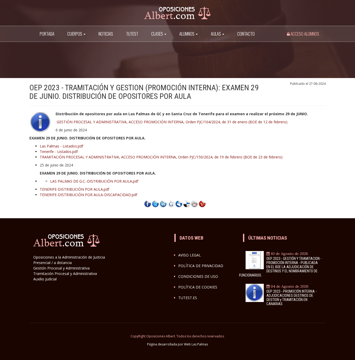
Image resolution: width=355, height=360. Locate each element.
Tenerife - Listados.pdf (59, 151)
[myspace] (179, 203)
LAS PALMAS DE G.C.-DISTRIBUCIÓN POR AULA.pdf (94, 181)
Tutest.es (187, 297)
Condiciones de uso (198, 276)
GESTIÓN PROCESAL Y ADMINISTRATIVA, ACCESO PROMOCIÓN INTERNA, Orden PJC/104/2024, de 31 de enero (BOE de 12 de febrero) (172, 121)
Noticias (105, 33)
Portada (47, 33)
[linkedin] (163, 203)
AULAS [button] (216, 33)
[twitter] (155, 203)
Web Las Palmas (196, 344)
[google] (171, 203)
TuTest (132, 33)
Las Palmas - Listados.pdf (61, 146)
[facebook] (148, 203)
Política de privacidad (200, 265)
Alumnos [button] (187, 33)
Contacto (246, 33)
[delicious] (186, 203)
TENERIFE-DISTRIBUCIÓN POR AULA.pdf (74, 189)
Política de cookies (197, 287)
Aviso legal (189, 255)
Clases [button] (157, 33)
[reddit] (194, 203)
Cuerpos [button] (75, 33)
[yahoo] (202, 203)
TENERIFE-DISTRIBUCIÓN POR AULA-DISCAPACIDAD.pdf (88, 194)
